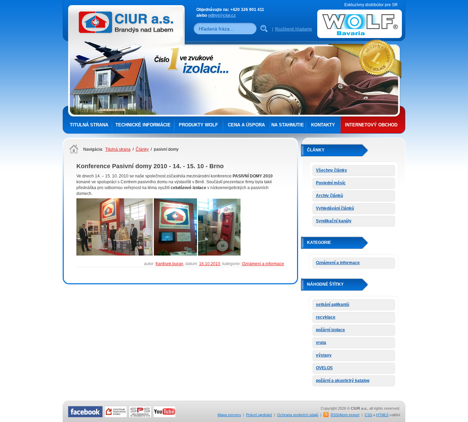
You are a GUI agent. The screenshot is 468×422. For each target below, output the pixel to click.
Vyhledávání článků (335, 208)
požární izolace (330, 329)
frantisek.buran (169, 263)
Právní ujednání (259, 415)
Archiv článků (329, 195)
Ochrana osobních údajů (297, 415)
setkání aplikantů (332, 304)
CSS (368, 415)
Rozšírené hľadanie (293, 29)
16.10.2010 (209, 263)
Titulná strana (89, 124)
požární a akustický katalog (342, 380)
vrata (321, 342)
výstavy (324, 355)
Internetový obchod (371, 124)
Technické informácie (143, 124)
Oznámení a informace (263, 263)
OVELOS (324, 367)
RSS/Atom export (345, 415)
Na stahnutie (287, 124)
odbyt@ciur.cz (222, 15)
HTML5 (382, 415)
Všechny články (331, 170)
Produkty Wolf (198, 124)
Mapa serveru (229, 415)
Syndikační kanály (334, 221)
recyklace (325, 317)
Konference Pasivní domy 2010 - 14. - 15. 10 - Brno (150, 166)
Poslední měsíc (331, 183)
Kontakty (323, 124)
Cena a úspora (246, 124)
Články (142, 149)
